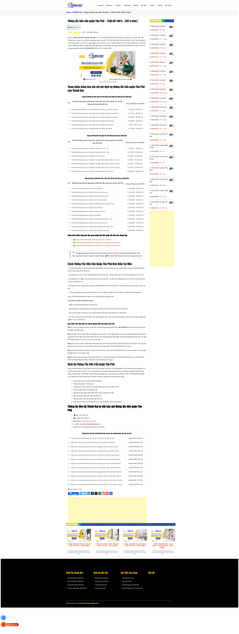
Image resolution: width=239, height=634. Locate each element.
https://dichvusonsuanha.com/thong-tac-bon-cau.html (93, 240)
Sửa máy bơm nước (128, 578)
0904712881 (155, 174)
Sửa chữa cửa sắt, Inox (102, 581)
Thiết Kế (135, 5)
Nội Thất (144, 5)
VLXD (152, 5)
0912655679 (155, 30)
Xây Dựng (127, 5)
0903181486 (155, 84)
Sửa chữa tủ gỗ (126, 581)
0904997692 (155, 75)
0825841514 (155, 208)
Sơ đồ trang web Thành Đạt (130, 585)
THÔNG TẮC (77, 12)
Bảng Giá (109, 5)
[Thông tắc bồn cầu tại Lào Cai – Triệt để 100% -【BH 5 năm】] (79, 535)
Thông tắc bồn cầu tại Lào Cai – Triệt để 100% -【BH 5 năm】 (79, 545)
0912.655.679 (111, 256)
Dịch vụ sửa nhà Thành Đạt (76, 581)
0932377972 (155, 57)
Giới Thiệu (168, 5)
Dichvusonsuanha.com (89, 421)
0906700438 (155, 119)
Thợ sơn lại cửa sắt (101, 585)
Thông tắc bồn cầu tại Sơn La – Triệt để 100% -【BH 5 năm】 (134, 545)
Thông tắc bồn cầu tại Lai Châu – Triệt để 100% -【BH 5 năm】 (163, 545)
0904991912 (155, 128)
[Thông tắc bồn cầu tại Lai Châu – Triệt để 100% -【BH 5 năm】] (163, 535)
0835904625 (155, 111)
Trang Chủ (100, 5)
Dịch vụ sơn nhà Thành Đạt (76, 585)
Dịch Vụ (118, 5)
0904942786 (155, 102)
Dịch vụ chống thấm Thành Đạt (77, 588)
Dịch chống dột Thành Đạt (75, 578)
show (77, 27)
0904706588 (155, 93)
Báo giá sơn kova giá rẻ (102, 578)
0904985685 (155, 162)
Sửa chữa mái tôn (100, 588)
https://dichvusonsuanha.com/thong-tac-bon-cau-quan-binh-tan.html (98, 242)
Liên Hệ (160, 5)
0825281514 (155, 185)
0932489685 (155, 39)
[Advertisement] (107, 511)
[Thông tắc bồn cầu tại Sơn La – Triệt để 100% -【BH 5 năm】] (135, 535)
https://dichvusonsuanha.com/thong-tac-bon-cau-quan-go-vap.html (98, 245)
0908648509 (155, 48)
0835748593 (155, 66)
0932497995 (155, 140)
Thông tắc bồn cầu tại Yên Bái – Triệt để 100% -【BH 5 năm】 (107, 545)
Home (68, 12)
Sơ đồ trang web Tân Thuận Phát (132, 588)
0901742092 (155, 151)
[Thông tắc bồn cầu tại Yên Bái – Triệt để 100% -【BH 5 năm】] (107, 535)
